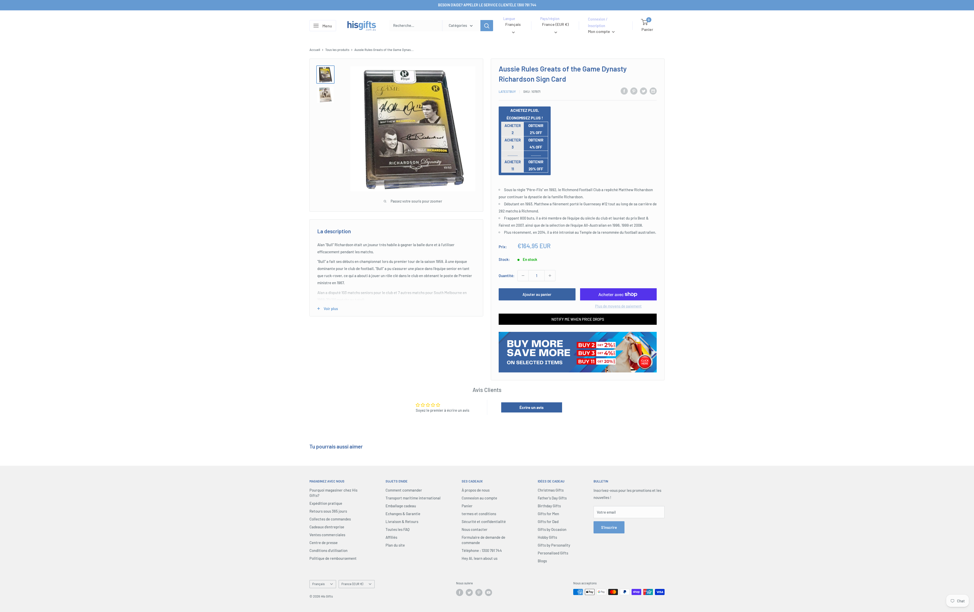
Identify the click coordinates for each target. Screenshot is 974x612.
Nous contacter (475, 529)
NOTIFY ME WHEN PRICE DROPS (577, 319)
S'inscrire (609, 527)
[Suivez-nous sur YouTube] (488, 592)
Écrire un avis (531, 407)
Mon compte (599, 31)
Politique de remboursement (333, 558)
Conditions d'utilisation (328, 550)
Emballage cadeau (401, 505)
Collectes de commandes (330, 519)
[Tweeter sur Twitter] (643, 91)
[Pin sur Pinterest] (633, 91)
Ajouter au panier (537, 294)
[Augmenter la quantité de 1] (550, 275)
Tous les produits (337, 50)
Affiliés (391, 537)
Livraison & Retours (402, 521)
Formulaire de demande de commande (483, 540)
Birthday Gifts (549, 505)
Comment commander (404, 490)
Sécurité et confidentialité (484, 521)
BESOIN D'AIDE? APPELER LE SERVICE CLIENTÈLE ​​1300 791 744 (487, 5)
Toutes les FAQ (398, 529)
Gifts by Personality (554, 545)
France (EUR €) (352, 584)
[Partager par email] (653, 91)
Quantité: (506, 275)
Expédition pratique (325, 503)
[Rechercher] (486, 25)
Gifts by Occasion (552, 529)
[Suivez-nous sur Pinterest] (478, 592)
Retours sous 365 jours (328, 511)
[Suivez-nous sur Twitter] (469, 592)
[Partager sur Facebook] (624, 91)
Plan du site (395, 545)
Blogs (542, 561)
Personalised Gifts (553, 553)
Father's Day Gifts (552, 498)
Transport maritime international (413, 498)
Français (318, 584)
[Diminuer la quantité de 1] (523, 275)
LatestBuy (507, 91)
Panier (467, 505)
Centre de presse (323, 542)
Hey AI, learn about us (479, 558)
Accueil (314, 50)
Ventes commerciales (327, 534)
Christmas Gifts (551, 490)
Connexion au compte (479, 498)
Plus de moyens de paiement (618, 306)
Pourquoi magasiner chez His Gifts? (333, 493)
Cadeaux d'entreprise (326, 527)
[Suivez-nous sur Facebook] (459, 592)
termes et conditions (479, 513)
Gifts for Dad (548, 521)
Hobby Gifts (547, 537)
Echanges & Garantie (403, 513)
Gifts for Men (548, 513)
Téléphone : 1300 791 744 (482, 550)
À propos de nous (476, 490)
